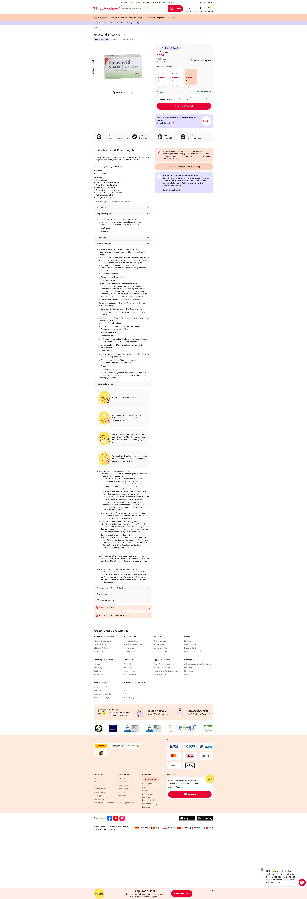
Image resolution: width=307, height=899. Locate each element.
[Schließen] (188, 414)
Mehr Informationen (153, 474)
